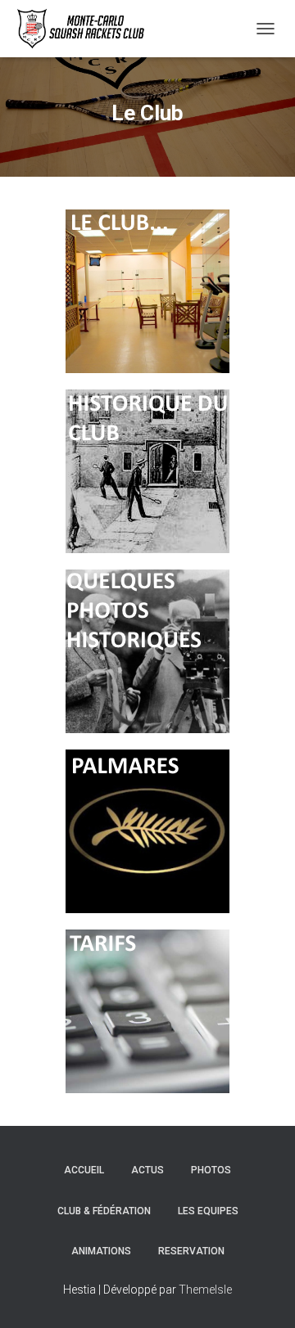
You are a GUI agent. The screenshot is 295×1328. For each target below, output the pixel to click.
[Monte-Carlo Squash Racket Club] (84, 28)
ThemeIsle (205, 1289)
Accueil (84, 1170)
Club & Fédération (104, 1211)
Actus (147, 1170)
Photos (211, 1170)
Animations (101, 1251)
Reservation (191, 1251)
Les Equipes (208, 1211)
